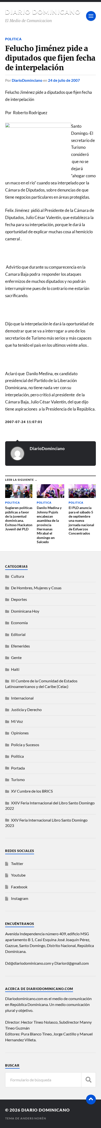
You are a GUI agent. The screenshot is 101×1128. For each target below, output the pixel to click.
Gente (16, 657)
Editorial (18, 634)
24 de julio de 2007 (64, 80)
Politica (13, 39)
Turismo (18, 779)
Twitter (17, 863)
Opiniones (20, 732)
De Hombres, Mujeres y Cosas (36, 587)
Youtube (18, 875)
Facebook (19, 886)
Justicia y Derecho (26, 709)
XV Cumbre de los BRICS (32, 791)
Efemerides (20, 646)
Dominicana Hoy (25, 611)
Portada (18, 768)
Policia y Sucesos (25, 744)
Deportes (19, 599)
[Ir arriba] (91, 1099)
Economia (19, 622)
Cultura (17, 576)
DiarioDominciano (27, 80)
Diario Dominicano (43, 11)
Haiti (15, 669)
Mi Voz (17, 721)
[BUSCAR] (88, 1079)
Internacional (22, 698)
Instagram (19, 898)
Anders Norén (33, 1118)
